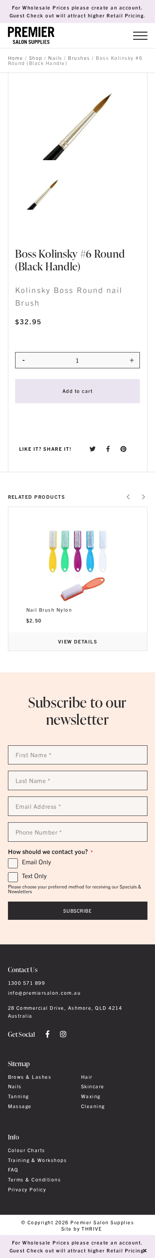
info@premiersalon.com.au (44, 993)
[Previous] (128, 497)
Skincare (93, 1086)
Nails (55, 58)
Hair (87, 1077)
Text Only (34, 875)
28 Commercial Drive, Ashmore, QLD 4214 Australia (65, 1012)
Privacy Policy (27, 1189)
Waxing (91, 1096)
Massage (20, 1106)
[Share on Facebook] (108, 448)
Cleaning (93, 1106)
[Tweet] (92, 448)
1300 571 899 (26, 983)
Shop (36, 58)
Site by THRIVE (81, 1228)
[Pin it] (123, 448)
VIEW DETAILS (78, 641)
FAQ (13, 1169)
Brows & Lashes (30, 1077)
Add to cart (77, 391)
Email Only (36, 861)
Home (15, 58)
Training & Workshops (37, 1160)
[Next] (142, 497)
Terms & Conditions (34, 1179)
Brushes (79, 58)
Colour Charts (26, 1150)
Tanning (18, 1096)
